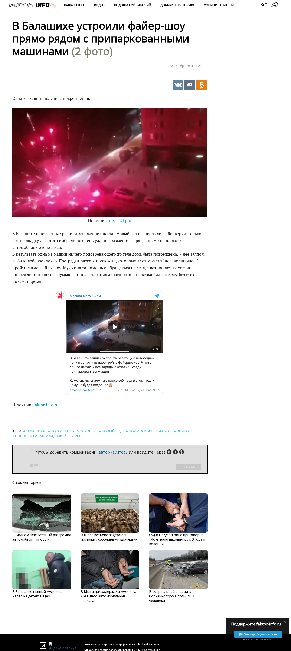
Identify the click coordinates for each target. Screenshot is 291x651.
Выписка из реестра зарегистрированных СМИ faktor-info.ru (120, 644)
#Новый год (111, 431)
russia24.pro (120, 220)
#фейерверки (69, 436)
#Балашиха (34, 431)
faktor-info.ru (45, 404)
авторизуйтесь (113, 452)
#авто (165, 431)
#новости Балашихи (32, 436)
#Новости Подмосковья (72, 431)
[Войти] (275, 5)
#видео (181, 431)
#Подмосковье (140, 431)
